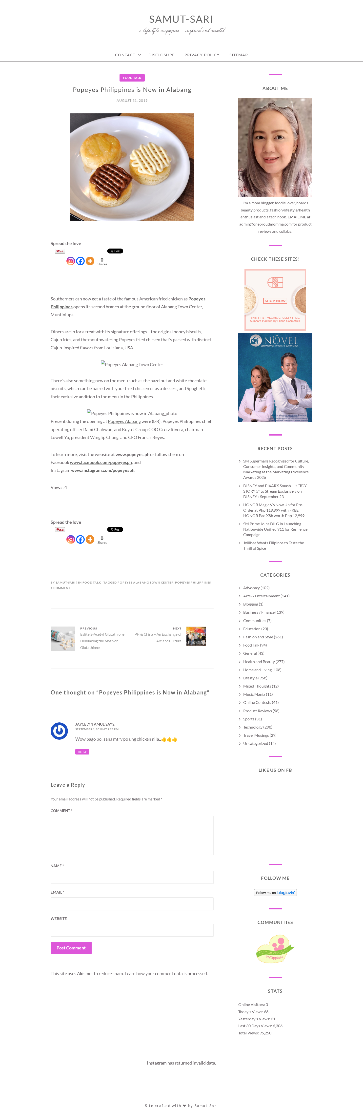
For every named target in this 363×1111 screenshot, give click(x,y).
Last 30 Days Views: (255, 1025)
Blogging (250, 604)
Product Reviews (257, 710)
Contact (125, 54)
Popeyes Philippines (193, 582)
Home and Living (257, 669)
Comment (61, 810)
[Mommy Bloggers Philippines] (275, 963)
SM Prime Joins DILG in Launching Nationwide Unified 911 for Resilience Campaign (275, 529)
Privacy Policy (202, 54)
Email (57, 892)
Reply (82, 752)
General (250, 653)
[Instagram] (70, 257)
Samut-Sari (181, 19)
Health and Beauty (259, 661)
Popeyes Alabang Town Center (146, 582)
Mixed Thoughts (257, 686)
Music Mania (254, 694)
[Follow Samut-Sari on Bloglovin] (275, 894)
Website (59, 918)
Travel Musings (256, 735)
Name (57, 865)
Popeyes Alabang (124, 421)
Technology (252, 727)
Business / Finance (259, 612)
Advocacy (251, 587)
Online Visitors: (252, 1004)
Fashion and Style (258, 636)
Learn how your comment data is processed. (166, 973)
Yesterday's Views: (254, 1018)
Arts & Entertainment (261, 595)
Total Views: (249, 1032)
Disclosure (161, 54)
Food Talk (132, 78)
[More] (90, 257)
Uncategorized (255, 743)
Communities (254, 620)
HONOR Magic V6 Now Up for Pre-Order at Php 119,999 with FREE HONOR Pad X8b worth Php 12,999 (273, 510)
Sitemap (238, 54)
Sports (248, 718)
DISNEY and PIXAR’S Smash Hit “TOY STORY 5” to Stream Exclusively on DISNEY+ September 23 (275, 491)
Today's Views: (251, 1011)
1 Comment (60, 588)
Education (252, 628)
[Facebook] (80, 257)
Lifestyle (250, 677)
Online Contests (257, 702)
